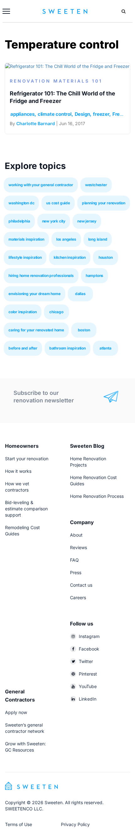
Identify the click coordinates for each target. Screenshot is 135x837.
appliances (22, 114)
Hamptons (94, 275)
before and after (22, 348)
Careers (78, 597)
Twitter (86, 661)
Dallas (80, 293)
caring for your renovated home (36, 330)
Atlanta (105, 348)
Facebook (89, 648)
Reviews (78, 547)
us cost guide (58, 203)
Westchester (96, 184)
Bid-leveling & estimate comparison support (26, 509)
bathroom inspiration (67, 348)
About (76, 535)
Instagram (89, 636)
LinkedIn (87, 699)
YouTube (88, 686)
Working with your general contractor (40, 184)
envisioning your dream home (34, 293)
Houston (106, 257)
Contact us (81, 585)
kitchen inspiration (70, 257)
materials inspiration (26, 239)
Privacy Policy (75, 824)
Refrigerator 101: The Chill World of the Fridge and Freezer (62, 97)
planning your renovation (103, 203)
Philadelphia (19, 221)
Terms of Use (18, 824)
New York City (53, 221)
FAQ (74, 560)
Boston (84, 330)
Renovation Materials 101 (56, 81)
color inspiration (22, 311)
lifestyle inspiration (25, 257)
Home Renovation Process (97, 496)
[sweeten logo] (31, 785)
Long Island (97, 239)
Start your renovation (26, 458)
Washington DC (21, 203)
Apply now (16, 712)
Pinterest (88, 673)
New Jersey (86, 221)
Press (75, 572)
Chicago (56, 311)
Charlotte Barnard (35, 123)
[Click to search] (123, 11)
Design (82, 114)
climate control (55, 114)
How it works (18, 471)
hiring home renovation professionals (41, 275)
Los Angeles (66, 239)
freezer (101, 114)
